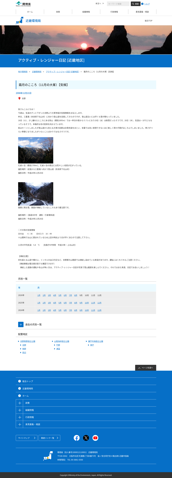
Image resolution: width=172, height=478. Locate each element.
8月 (75, 295)
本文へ (98, 3)
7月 (70, 295)
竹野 (58, 345)
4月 (54, 295)
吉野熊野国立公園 (27, 341)
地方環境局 (22, 71)
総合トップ (27, 381)
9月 (81, 302)
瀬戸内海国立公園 (95, 341)
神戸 (92, 345)
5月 (60, 295)
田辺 (24, 352)
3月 (49, 295)
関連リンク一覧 (47, 437)
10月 (87, 302)
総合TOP (148, 20)
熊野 (24, 348)
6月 (65, 295)
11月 (93, 302)
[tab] (21, 324)
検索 (137, 3)
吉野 (24, 345)
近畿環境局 (36, 71)
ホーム (30, 11)
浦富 (58, 348)
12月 (99, 302)
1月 (38, 295)
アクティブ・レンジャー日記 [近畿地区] (62, 71)
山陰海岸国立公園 (61, 341)
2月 (44, 295)
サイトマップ (23, 437)
